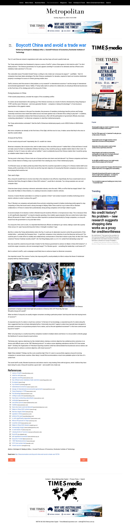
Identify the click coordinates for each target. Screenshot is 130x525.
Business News (40, 3)
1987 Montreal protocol (36, 343)
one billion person (55, 146)
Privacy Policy (74, 479)
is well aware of (79, 246)
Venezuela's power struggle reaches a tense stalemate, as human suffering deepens (104, 140)
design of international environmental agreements (27, 389)
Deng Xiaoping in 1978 (19, 391)
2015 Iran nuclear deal (19, 443)
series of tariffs (46, 64)
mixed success (45, 348)
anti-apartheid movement (61, 326)
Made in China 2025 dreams (75, 244)
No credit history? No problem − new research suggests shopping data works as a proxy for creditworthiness (106, 222)
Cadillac (38, 151)
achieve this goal (30, 198)
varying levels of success (20, 432)
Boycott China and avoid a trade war (51, 45)
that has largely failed (74, 188)
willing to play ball (71, 113)
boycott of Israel (13, 329)
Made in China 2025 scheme (37, 181)
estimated (27, 123)
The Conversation (52, 3)
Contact (47, 479)
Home (21, 3)
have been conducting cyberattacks (23, 398)
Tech (70, 3)
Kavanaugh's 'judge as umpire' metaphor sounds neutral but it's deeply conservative (105, 127)
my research (45, 83)
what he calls (74, 64)
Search (108, 3)
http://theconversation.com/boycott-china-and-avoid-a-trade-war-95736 (37, 454)
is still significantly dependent (17, 215)
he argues (65, 74)
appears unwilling (46, 66)
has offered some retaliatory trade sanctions (26, 380)
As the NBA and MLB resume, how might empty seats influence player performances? (105, 161)
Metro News (29, 3)
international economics (58, 83)
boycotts (51, 324)
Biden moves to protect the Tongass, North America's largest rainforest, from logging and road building (107, 167)
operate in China (46, 196)
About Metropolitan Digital (60, 479)
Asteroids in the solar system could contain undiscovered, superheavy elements (104, 146)
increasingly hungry (37, 246)
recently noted (30, 239)
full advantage (65, 104)
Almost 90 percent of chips (16, 217)
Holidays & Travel (79, 3)
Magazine (63, 3)
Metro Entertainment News (95, 3)
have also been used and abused (55, 158)
